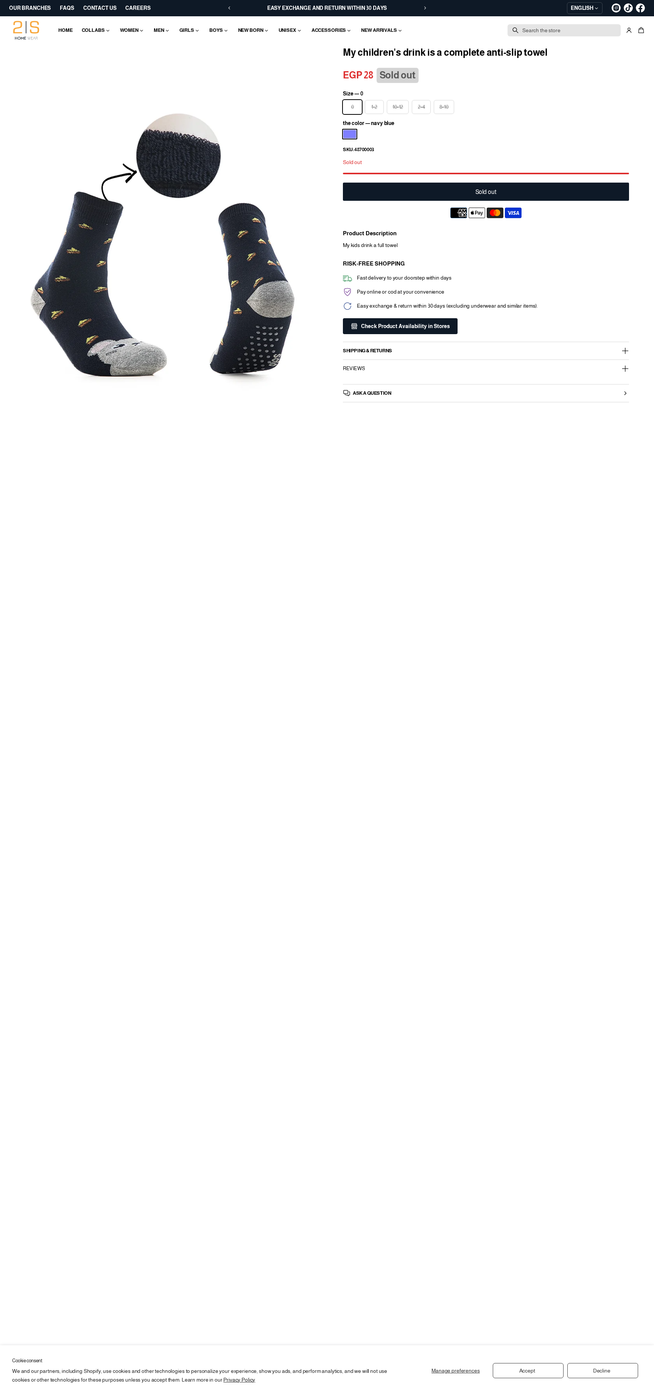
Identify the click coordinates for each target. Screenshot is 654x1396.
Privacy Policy (239, 1380)
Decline (601, 1371)
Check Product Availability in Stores (405, 326)
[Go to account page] (629, 30)
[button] (640, 30)
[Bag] (640, 30)
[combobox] (564, 30)
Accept (527, 1371)
